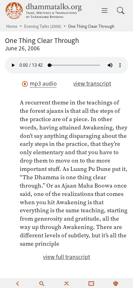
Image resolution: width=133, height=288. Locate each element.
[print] (115, 283)
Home (11, 26)
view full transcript (66, 257)
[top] (66, 283)
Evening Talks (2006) (42, 26)
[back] (17, 283)
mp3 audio (43, 83)
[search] (42, 283)
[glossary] (91, 283)
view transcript (92, 83)
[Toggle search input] (120, 10)
